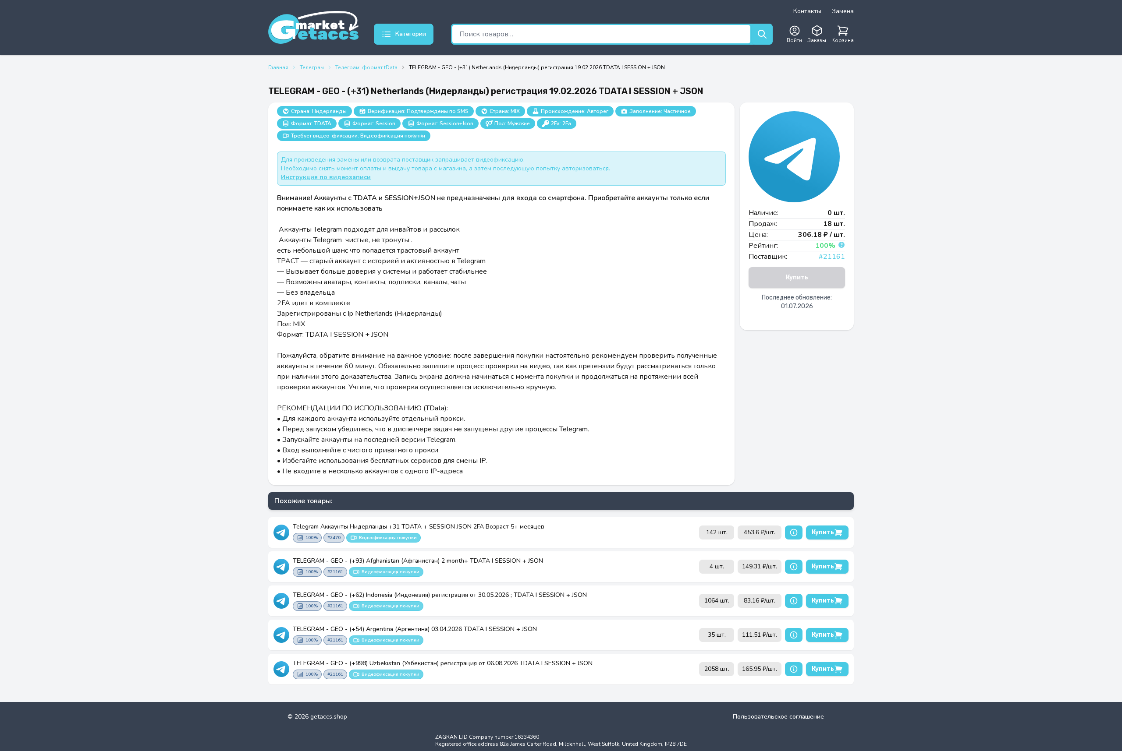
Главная (278, 67)
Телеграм (312, 67)
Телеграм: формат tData (366, 67)
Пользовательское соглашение (778, 716)
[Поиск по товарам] (762, 34)
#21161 (832, 256)
